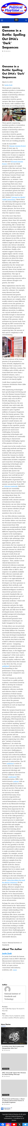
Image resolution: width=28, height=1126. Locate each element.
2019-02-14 (7, 1104)
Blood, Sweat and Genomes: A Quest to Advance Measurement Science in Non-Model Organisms (13, 1100)
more (15, 970)
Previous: (13, 1009)
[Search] (26, 20)
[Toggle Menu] (16, 19)
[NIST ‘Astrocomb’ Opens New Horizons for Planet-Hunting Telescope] (14, 1062)
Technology (6, 27)
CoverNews (17, 1118)
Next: (13, 1016)
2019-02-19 (7, 1076)
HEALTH (5, 1042)
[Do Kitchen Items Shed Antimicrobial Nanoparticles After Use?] (14, 1035)
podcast (16, 781)
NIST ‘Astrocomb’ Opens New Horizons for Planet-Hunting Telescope (14, 1073)
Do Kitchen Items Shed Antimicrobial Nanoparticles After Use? (13, 1047)
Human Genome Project (17, 146)
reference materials (11, 486)
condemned (12, 777)
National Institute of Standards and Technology (12, 996)
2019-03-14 (7, 51)
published (5, 666)
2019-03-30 (7, 1050)
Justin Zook (8, 85)
